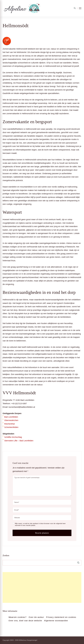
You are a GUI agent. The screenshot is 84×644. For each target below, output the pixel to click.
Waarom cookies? (17, 617)
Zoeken (6, 555)
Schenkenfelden (11, 427)
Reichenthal (9, 424)
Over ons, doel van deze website (25, 621)
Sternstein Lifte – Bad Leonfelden (18, 441)
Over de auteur (36, 617)
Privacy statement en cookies (61, 617)
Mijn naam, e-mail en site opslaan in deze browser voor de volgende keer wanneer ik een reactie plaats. (40, 524)
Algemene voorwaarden (56, 621)
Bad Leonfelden (11, 417)
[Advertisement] (42, 587)
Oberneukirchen (11, 420)
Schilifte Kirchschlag (13, 437)
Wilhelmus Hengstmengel (28, 640)
